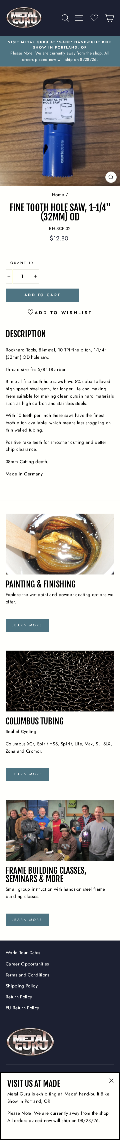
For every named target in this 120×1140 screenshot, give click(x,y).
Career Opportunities (27, 963)
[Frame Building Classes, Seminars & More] (60, 830)
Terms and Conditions (27, 974)
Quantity (22, 262)
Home (58, 194)
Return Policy (19, 996)
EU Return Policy (22, 1007)
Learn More (27, 625)
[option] (60, 51)
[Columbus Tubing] (60, 681)
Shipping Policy (22, 985)
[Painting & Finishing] (60, 544)
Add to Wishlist (63, 313)
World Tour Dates (23, 952)
